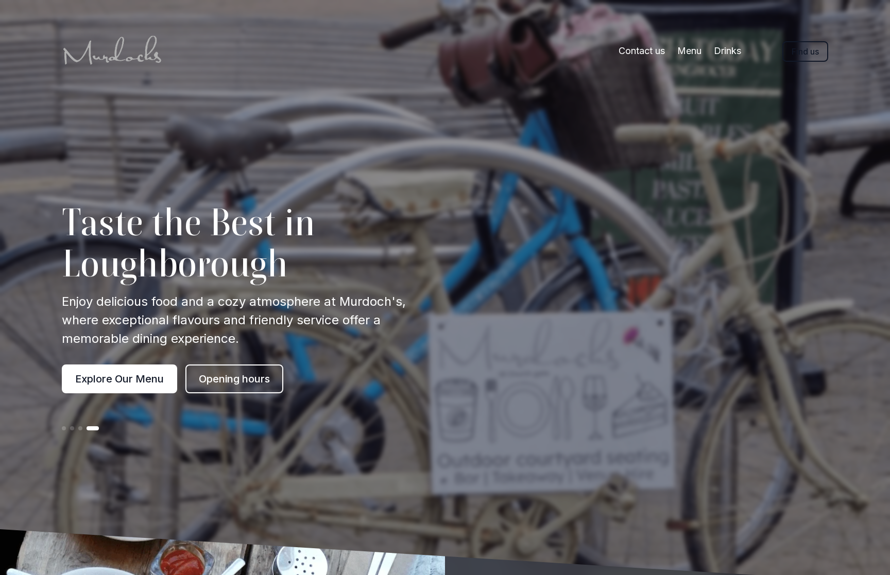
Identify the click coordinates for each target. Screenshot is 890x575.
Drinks (727, 50)
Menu (689, 50)
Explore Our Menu (119, 379)
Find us (805, 51)
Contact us (642, 50)
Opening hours (234, 379)
